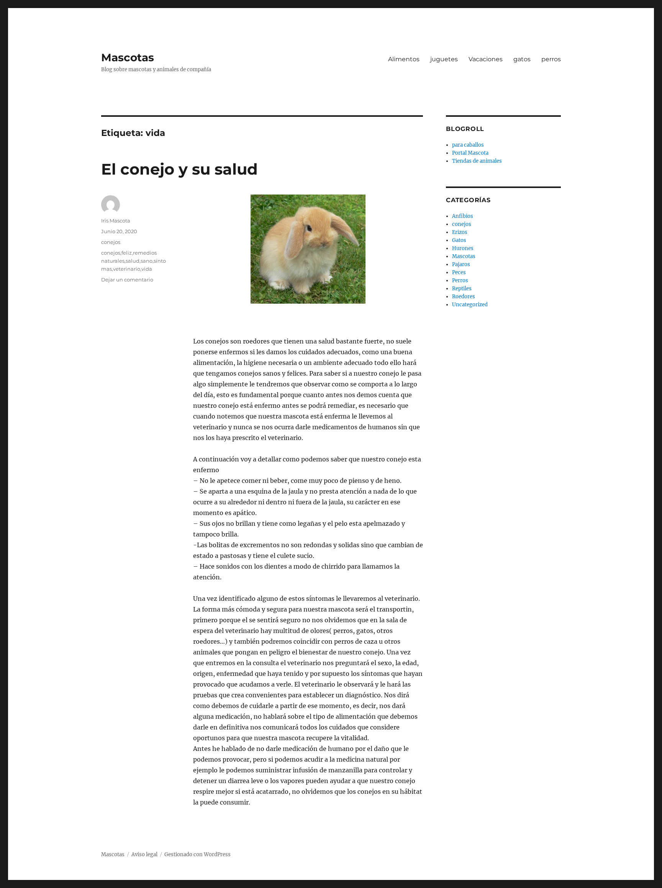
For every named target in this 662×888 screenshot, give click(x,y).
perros (551, 59)
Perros (460, 280)
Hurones (463, 248)
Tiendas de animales (477, 161)
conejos (110, 242)
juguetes (444, 59)
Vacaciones (486, 59)
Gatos (459, 240)
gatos (522, 59)
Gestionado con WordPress (197, 854)
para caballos (468, 145)
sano (146, 261)
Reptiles (462, 288)
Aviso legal (144, 854)
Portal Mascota (470, 153)
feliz (126, 253)
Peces (459, 272)
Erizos (459, 232)
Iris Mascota (115, 221)
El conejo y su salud (179, 169)
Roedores (463, 296)
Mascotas (127, 57)
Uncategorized (470, 304)
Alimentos (403, 59)
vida (146, 269)
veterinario (126, 269)
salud (132, 261)
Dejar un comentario (127, 279)
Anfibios (462, 216)
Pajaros (461, 264)
